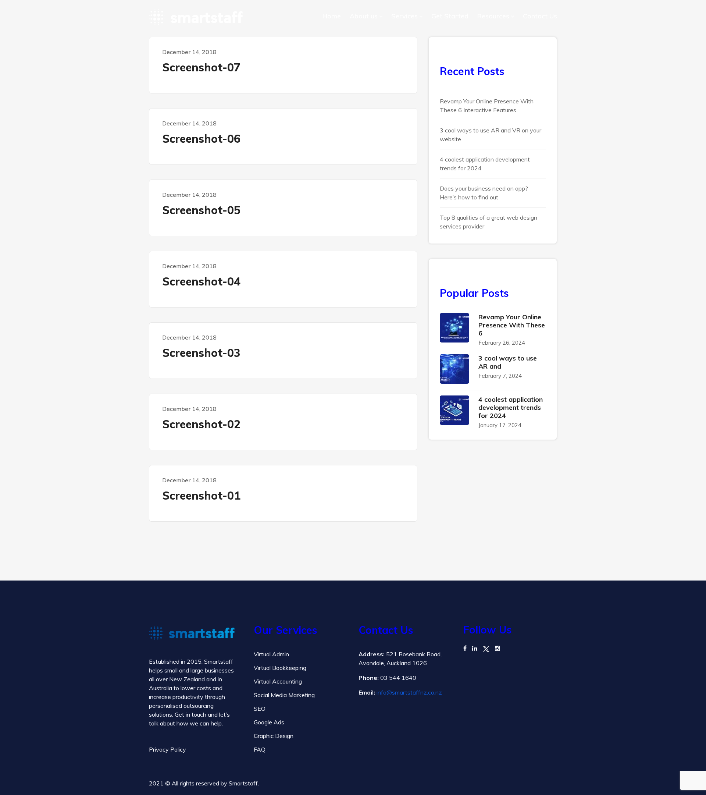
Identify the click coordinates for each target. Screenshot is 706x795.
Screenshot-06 (201, 139)
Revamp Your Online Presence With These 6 (511, 325)
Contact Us (540, 16)
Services (404, 16)
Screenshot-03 (201, 353)
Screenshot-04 (201, 281)
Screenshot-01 (201, 496)
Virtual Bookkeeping (280, 667)
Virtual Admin (271, 654)
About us (364, 16)
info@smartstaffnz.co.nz (409, 692)
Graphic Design (273, 735)
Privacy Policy (167, 749)
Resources (493, 16)
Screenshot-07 (201, 67)
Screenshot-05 (201, 210)
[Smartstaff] (196, 17)
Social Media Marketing (284, 695)
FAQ (259, 749)
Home (331, 16)
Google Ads (269, 722)
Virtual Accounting (278, 681)
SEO (259, 708)
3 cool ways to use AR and (507, 362)
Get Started (449, 16)
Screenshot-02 (201, 424)
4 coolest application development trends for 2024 (510, 407)
